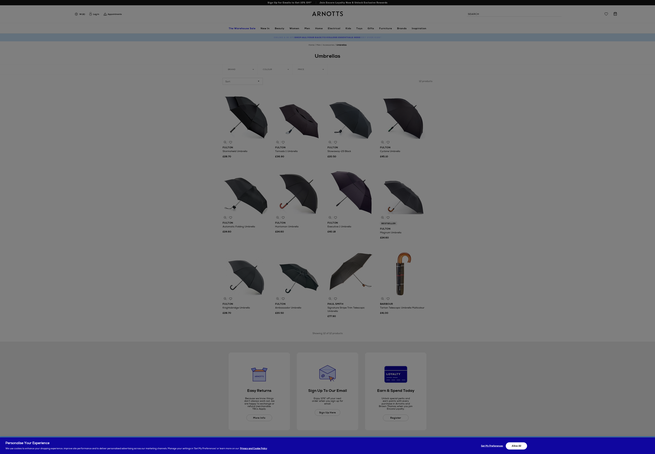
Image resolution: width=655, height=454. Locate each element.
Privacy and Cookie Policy (253, 448)
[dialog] (327, 445)
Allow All (516, 445)
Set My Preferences (492, 445)
